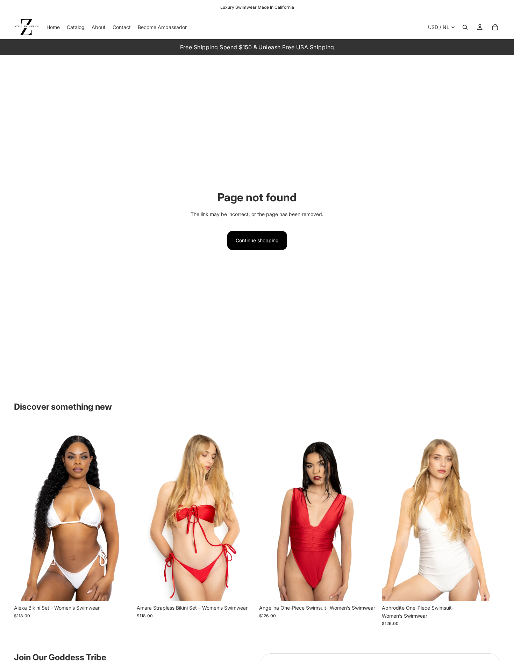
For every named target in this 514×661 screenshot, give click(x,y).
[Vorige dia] (24, 512)
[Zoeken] (465, 27)
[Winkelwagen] (495, 27)
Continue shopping (257, 240)
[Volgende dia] (122, 512)
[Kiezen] (121, 590)
